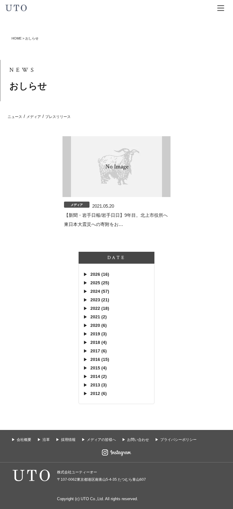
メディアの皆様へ (101, 440)
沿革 (46, 440)
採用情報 (68, 440)
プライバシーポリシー (178, 440)
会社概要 (24, 440)
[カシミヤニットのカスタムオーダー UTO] (16, 7)
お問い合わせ (138, 440)
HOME (17, 38)
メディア (33, 117)
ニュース (15, 117)
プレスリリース (58, 117)
